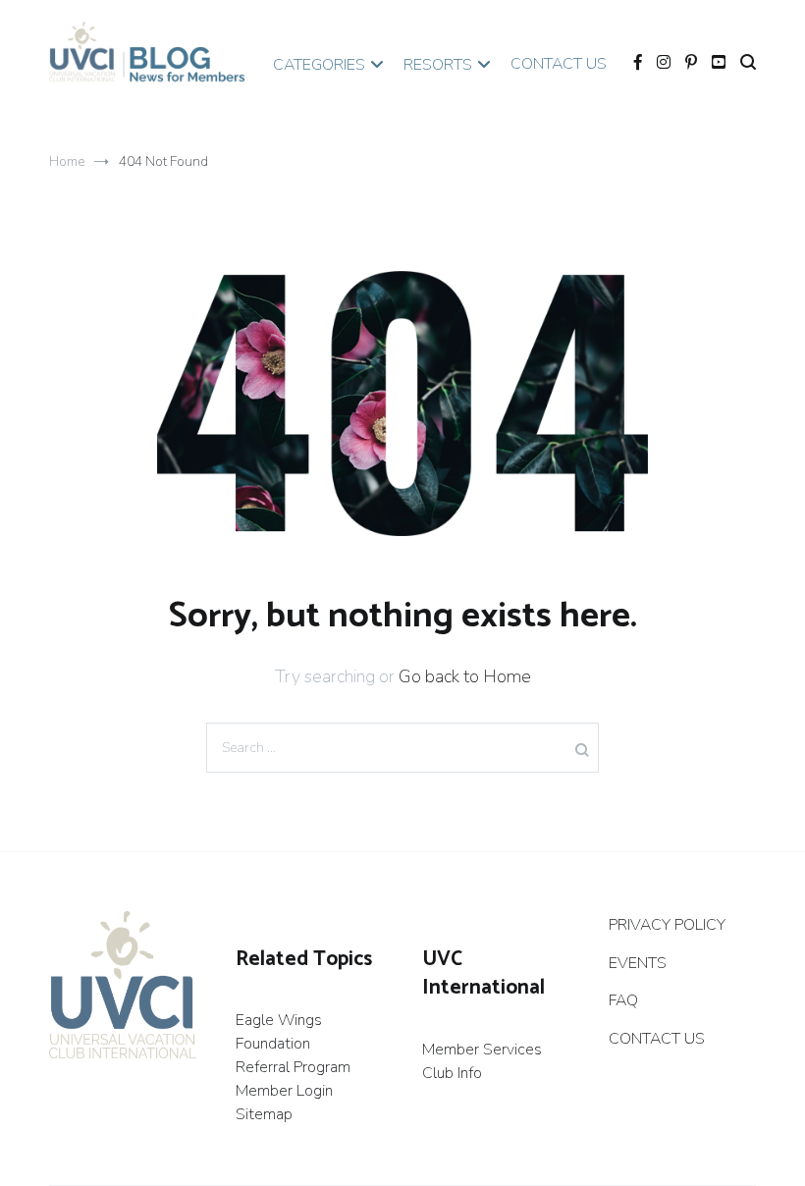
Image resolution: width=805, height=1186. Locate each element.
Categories (319, 65)
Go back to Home (465, 676)
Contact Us (558, 64)
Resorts (437, 65)
